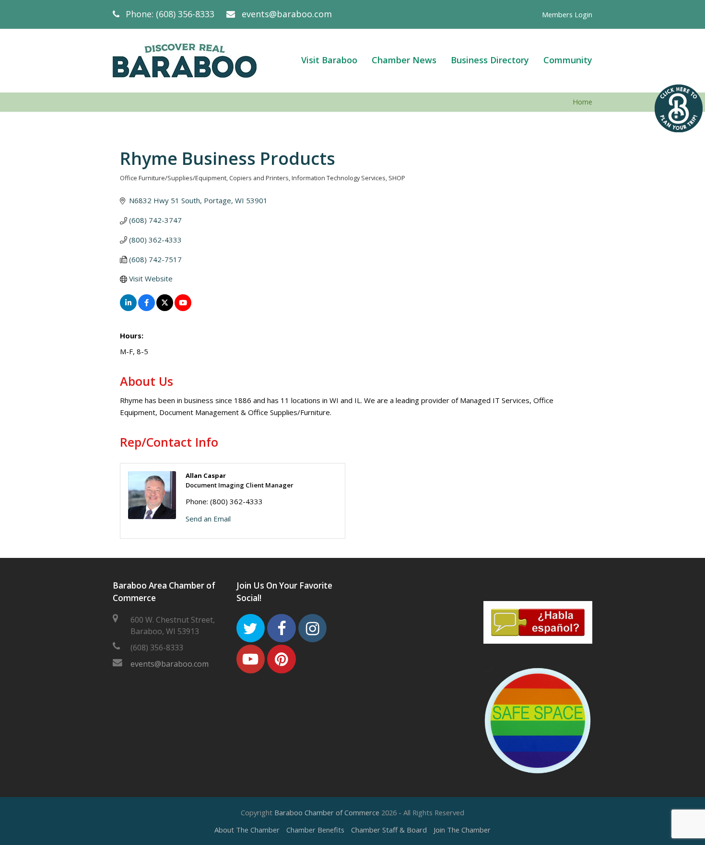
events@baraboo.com (287, 14)
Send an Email (208, 518)
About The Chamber (247, 829)
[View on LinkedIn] (128, 308)
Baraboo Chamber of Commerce (326, 812)
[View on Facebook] (146, 308)
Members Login (567, 14)
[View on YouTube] (183, 308)
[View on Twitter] (164, 308)
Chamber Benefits (315, 829)
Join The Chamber (462, 829)
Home (582, 101)
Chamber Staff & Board (389, 829)
